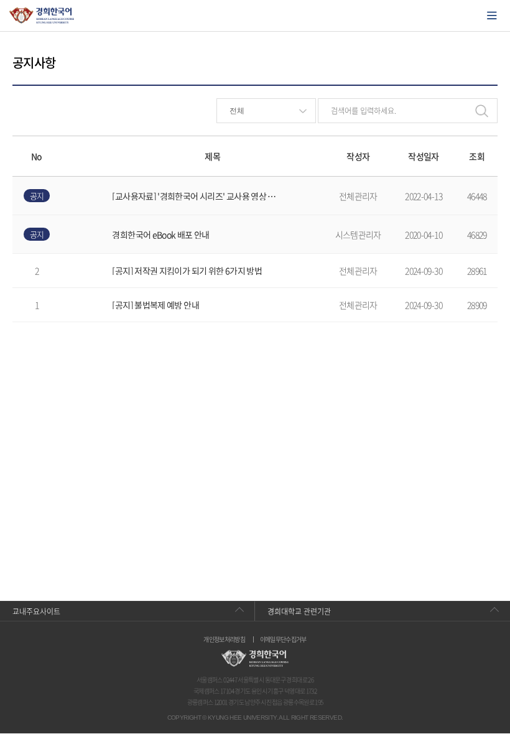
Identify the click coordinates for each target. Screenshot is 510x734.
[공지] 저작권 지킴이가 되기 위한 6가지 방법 (187, 270)
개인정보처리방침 (224, 639)
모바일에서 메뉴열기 (492, 15)
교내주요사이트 (36, 611)
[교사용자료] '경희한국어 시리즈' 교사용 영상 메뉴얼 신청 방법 (197, 196)
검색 (481, 111)
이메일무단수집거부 (283, 639)
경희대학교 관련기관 (299, 611)
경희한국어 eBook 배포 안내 (160, 234)
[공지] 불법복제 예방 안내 (155, 304)
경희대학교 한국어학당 (42, 15)
